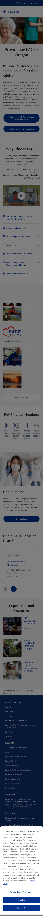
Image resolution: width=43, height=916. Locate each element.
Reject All (21, 900)
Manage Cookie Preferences (21, 892)
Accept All (21, 908)
